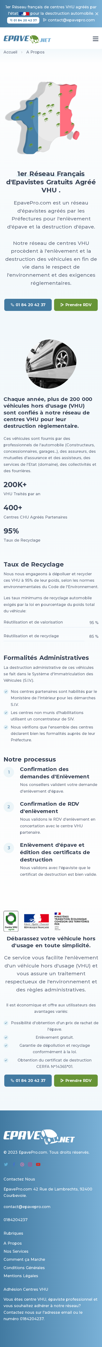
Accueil (10, 52)
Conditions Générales (24, 1268)
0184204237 (32, 1319)
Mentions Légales (21, 1276)
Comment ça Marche (24, 1259)
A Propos (13, 1243)
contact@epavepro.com (71, 20)
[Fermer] (95, 14)
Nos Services (16, 1251)
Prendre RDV (78, 305)
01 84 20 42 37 (25, 20)
